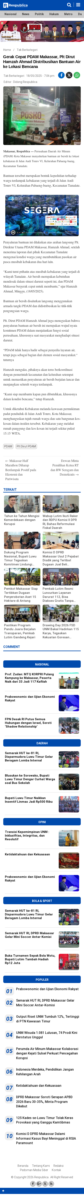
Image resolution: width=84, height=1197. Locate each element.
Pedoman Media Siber (34, 1170)
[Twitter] (45, 1183)
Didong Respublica (25, 82)
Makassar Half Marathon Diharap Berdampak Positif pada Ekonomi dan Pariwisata (20, 469)
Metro (68, 14)
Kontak (56, 1170)
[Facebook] (33, 1183)
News (25, 14)
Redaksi (58, 1165)
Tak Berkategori (27, 49)
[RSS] (51, 1183)
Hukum (54, 14)
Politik (39, 14)
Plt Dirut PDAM (26, 446)
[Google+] (39, 1183)
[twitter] (69, 75)
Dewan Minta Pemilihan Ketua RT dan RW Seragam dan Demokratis (65, 467)
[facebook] (61, 75)
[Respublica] (15, 7)
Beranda (23, 1165)
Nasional (10, 14)
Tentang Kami (41, 1165)
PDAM (8, 446)
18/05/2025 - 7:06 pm (40, 75)
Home (7, 49)
